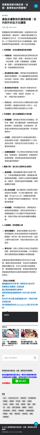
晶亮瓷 (12, 401)
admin (6, 315)
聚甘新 (14, 410)
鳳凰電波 (5, 416)
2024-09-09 (12, 27)
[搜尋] (35, 358)
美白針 (31, 407)
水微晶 (29, 401)
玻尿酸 (23, 404)
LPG (4, 398)
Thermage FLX (13, 398)
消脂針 (12, 404)
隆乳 (11, 413)
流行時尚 (5, 15)
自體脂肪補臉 (30, 410)
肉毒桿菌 (21, 410)
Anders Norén (13, 432)
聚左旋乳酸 (6, 410)
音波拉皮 (25, 413)
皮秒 (8, 407)
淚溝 (17, 404)
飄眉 (31, 413)
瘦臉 (29, 404)
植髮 (24, 401)
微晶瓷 (5, 401)
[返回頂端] (36, 424)
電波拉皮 (17, 413)
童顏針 (24, 407)
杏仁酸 (18, 401)
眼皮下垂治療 (16, 407)
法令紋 (5, 404)
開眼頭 (5, 413)
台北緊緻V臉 (32, 398)
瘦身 (34, 404)
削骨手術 (23, 398)
